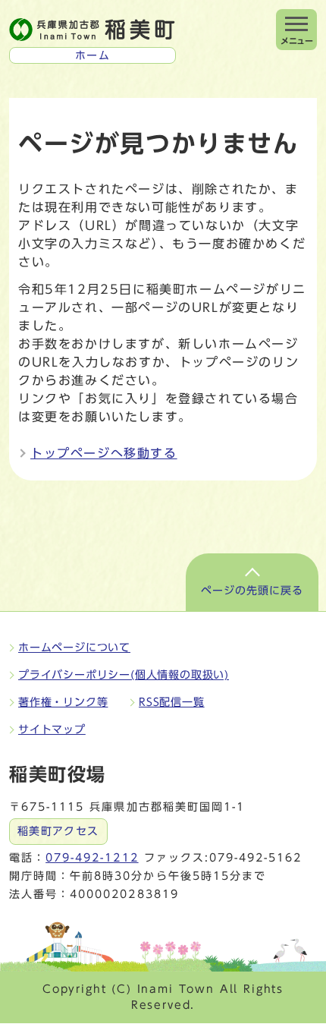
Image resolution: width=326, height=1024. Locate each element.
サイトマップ (52, 729)
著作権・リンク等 (63, 702)
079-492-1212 (91, 857)
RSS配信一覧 (172, 702)
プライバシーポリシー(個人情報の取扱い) (123, 675)
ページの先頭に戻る (252, 590)
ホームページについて (74, 647)
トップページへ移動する (103, 453)
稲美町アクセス (58, 831)
